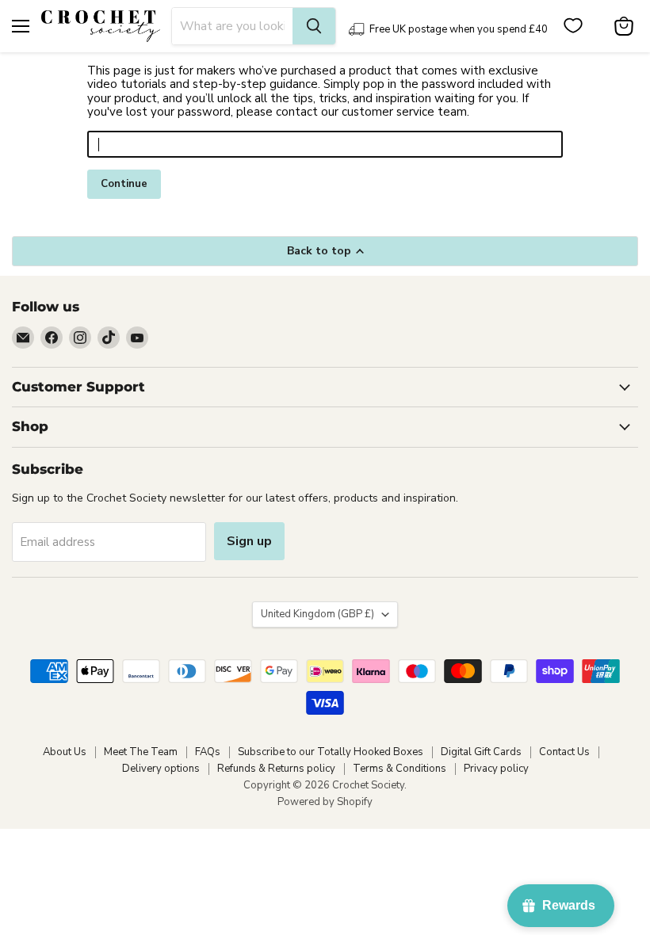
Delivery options (161, 768)
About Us (64, 752)
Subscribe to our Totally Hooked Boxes (330, 752)
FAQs (207, 752)
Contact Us (564, 752)
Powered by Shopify (325, 802)
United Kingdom (317, 614)
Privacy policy (496, 768)
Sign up (249, 541)
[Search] (313, 26)
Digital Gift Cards (481, 752)
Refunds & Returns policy (276, 768)
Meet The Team (141, 752)
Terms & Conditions (399, 768)
